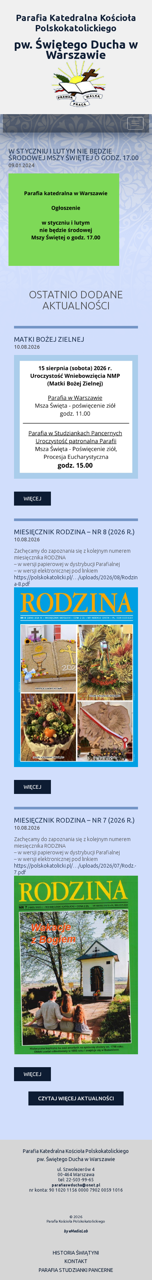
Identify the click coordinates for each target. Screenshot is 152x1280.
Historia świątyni (76, 1253)
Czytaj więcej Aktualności (76, 1098)
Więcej (32, 499)
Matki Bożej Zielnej (49, 339)
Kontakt (76, 1261)
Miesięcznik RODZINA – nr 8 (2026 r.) (74, 531)
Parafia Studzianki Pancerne (76, 1270)
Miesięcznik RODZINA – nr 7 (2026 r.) (74, 820)
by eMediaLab (76, 1231)
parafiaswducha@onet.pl (76, 1185)
